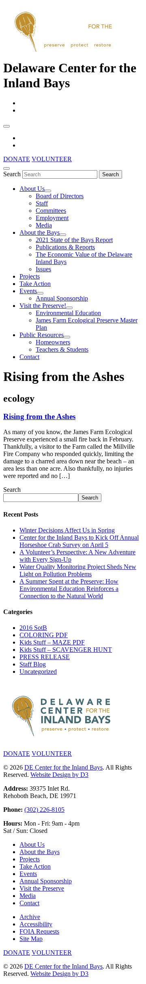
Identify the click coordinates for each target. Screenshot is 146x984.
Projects (29, 276)
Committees (51, 210)
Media (44, 225)
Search (12, 174)
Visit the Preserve (41, 888)
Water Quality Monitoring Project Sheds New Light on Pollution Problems (77, 570)
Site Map (31, 938)
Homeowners (53, 342)
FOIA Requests (39, 931)
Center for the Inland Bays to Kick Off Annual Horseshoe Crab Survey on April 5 (79, 541)
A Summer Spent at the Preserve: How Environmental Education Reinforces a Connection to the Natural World (68, 588)
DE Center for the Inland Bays (63, 767)
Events (28, 291)
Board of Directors (60, 195)
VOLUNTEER (52, 159)
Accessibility (35, 924)
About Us (32, 188)
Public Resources (41, 334)
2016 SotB (33, 627)
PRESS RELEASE (44, 656)
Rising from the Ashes (39, 416)
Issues (43, 269)
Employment (52, 217)
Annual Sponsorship (62, 298)
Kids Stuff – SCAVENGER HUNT (65, 649)
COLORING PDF (43, 634)
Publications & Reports (65, 247)
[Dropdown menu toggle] (48, 191)
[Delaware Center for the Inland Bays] (64, 52)
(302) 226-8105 (44, 809)
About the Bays (39, 232)
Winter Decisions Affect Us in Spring (67, 530)
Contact (29, 356)
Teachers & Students (62, 349)
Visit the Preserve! (42, 305)
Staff (42, 203)
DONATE (16, 159)
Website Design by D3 (59, 774)
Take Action (35, 283)
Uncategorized (38, 671)
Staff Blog (32, 664)
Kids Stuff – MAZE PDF (52, 642)
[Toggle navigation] (6, 126)
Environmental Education (68, 312)
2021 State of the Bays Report (74, 239)
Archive (29, 916)
